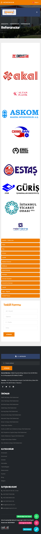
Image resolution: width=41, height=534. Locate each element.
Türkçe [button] (36, 2)
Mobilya (4, 274)
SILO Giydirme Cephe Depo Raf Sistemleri (14, 432)
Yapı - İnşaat (6, 291)
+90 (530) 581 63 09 (8, 2)
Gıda (3, 245)
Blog (2, 477)
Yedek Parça (6, 296)
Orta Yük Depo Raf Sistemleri (10, 401)
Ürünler (3, 460)
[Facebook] (2, 387)
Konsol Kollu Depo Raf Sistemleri (11, 415)
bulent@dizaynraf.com (9, 508)
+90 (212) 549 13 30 (8, 501)
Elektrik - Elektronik (8, 240)
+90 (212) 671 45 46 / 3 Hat (10, 491)
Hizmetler (4, 463)
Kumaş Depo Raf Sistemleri (9, 411)
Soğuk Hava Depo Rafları (8, 439)
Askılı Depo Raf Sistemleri (8, 408)
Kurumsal (4, 456)
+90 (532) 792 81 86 (8, 494)
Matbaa (4, 266)
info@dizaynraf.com (8, 505)
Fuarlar (3, 474)
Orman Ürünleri (7, 279)
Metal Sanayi (6, 270)
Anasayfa (4, 24)
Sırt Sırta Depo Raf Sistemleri (9, 404)
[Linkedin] (13, 387)
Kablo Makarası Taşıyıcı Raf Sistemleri (12, 436)
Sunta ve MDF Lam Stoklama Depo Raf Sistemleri (16, 429)
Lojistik (4, 257)
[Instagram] (9, 387)
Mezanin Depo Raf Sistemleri (10, 418)
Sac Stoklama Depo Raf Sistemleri (11, 443)
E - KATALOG (22, 356)
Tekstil (4, 287)
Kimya (4, 253)
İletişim (3, 481)
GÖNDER (9, 334)
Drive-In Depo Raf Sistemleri (9, 422)
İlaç (3, 249)
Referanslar (4, 470)
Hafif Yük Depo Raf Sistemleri (10, 397)
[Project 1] (20, 56)
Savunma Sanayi (7, 283)
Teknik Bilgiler (5, 467)
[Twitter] (6, 387)
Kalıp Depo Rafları (6, 425)
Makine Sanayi (6, 262)
